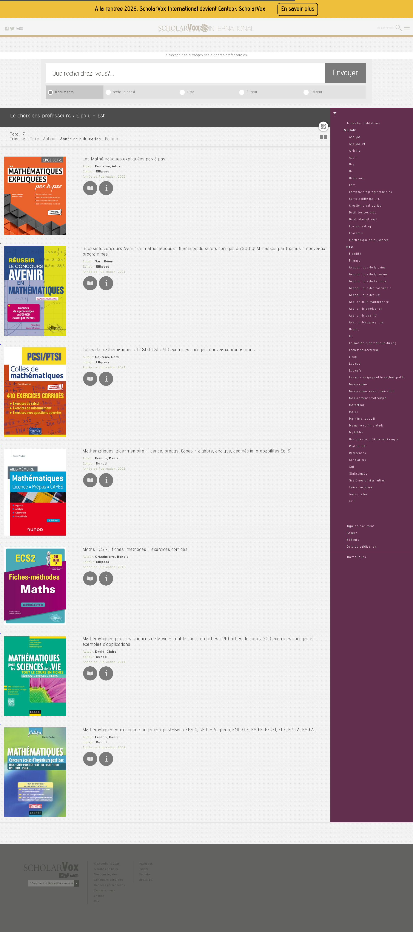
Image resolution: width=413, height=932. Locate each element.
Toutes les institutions (363, 123)
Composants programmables (370, 192)
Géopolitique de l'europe (368, 281)
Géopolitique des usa (365, 295)
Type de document (360, 526)
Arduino (355, 150)
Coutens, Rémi (107, 357)
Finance (355, 260)
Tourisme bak (359, 494)
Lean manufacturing (364, 350)
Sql (351, 467)
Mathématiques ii (362, 418)
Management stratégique (368, 398)
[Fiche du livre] (106, 194)
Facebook (146, 863)
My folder (356, 432)
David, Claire (105, 651)
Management (358, 384)
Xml (352, 501)
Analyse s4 (357, 144)
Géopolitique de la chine (367, 267)
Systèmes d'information (367, 480)
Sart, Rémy (104, 261)
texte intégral (124, 92)
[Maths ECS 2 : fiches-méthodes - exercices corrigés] (35, 624)
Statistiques (358, 473)
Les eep (355, 363)
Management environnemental (372, 391)
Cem (352, 185)
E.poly (351, 130)
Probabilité (357, 446)
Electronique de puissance (369, 240)
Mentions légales (105, 874)
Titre (190, 92)
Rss (96, 901)
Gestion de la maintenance (369, 302)
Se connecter (386, 28)
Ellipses (102, 171)
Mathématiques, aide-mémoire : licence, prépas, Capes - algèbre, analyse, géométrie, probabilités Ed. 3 (186, 451)
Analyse (355, 137)
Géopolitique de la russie (368, 274)
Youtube (145, 874)
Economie (356, 233)
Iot (351, 336)
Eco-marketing (360, 226)
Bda (352, 164)
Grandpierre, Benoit (111, 556)
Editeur (317, 92)
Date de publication (361, 546)
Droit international (363, 219)
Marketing (356, 405)
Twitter (143, 869)
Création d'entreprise (365, 205)
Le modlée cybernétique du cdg (372, 343)
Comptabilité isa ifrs (364, 199)
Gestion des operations (366, 322)
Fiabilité (355, 254)
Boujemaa (356, 178)
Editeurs (353, 540)
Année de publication (80, 139)
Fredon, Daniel (107, 458)
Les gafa (355, 370)
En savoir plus (297, 9)
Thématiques (356, 557)
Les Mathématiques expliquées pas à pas (124, 159)
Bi (350, 171)
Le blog (99, 895)
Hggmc (354, 329)
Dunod (101, 463)
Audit (353, 157)
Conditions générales (108, 879)
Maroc (353, 412)
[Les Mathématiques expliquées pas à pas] (35, 233)
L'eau (353, 357)
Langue (352, 533)
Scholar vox (358, 460)
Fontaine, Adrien (109, 166)
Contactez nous (104, 890)
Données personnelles (109, 885)
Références (357, 453)
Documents (64, 92)
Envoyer (345, 73)
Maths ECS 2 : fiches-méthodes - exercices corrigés (135, 549)
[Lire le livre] (90, 194)
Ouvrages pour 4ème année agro (373, 439)
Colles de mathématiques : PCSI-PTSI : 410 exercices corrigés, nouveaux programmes (169, 350)
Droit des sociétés (362, 212)
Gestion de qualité (363, 315)
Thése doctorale (361, 487)
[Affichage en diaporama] (324, 138)
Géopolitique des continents (370, 288)
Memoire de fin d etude (366, 425)
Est (351, 247)
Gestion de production (365, 309)
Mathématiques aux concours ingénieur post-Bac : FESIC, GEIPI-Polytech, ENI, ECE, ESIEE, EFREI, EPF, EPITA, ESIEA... (200, 730)
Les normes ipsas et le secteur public (377, 377)
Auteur (252, 92)
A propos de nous (106, 869)
